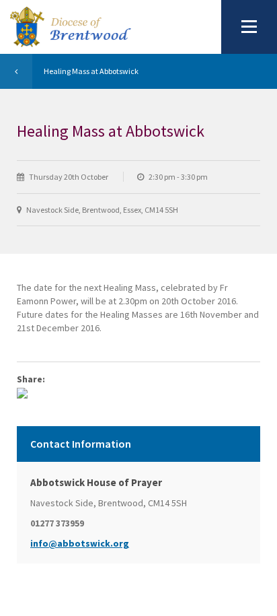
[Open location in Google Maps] (22, 392)
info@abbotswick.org (79, 543)
